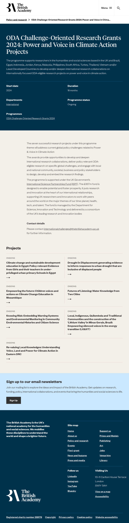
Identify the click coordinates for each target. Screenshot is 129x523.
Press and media (76, 460)
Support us (105, 430)
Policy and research (16, 19)
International (12, 104)
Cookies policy (84, 517)
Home (71, 430)
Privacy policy (66, 517)
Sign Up (14, 400)
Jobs (102, 450)
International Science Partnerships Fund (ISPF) (52, 184)
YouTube (72, 486)
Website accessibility (106, 517)
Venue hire (105, 455)
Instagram (73, 481)
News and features (77, 455)
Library (103, 460)
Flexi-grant (73, 450)
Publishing (105, 440)
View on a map (102, 491)
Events (71, 445)
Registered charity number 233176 (24, 517)
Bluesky (72, 490)
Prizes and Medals (109, 435)
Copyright (50, 517)
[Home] (18, 7)
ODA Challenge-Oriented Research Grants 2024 (30, 118)
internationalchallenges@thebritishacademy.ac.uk (71, 228)
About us (72, 435)
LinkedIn (72, 476)
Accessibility (102, 496)
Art (101, 445)
